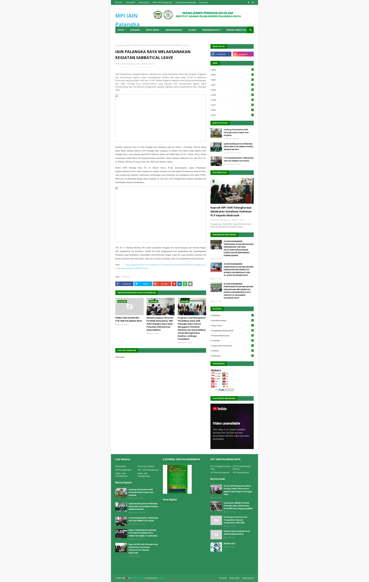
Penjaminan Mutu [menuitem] (211, 30)
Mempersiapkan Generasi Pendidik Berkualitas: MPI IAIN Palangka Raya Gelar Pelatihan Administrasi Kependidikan (160, 323)
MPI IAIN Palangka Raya (127, 24)
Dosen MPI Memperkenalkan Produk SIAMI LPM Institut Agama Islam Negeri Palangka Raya (238, 490)
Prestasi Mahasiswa (232, 335)
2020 (232, 90)
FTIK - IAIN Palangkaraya (148, 470)
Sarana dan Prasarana (232, 345)
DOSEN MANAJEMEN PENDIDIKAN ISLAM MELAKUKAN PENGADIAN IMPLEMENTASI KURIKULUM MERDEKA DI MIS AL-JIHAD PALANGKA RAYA (238, 269)
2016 (232, 110)
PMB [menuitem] (119, 36)
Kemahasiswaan (232, 320)
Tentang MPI (130, 2)
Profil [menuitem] (120, 30)
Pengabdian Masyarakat (232, 330)
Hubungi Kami (143, 2)
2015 (232, 115)
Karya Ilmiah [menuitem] (152, 30)
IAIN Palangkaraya (123, 470)
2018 (232, 100)
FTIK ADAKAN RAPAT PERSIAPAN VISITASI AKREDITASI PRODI (238, 159)
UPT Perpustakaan (241, 472)
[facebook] (248, 2)
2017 (232, 105)
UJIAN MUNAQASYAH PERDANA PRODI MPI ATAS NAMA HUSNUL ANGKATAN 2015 (239, 146)
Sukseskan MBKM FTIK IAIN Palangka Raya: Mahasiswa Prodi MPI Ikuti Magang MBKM (238, 506)
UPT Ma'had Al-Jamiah (219, 472)
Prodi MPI (232, 340)
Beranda (118, 2)
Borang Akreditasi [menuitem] (236, 30)
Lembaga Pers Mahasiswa (185, 2)
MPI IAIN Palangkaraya (126, 64)
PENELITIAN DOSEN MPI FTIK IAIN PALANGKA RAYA (128, 319)
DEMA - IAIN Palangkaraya (144, 474)
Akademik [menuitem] (135, 30)
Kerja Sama (232, 325)
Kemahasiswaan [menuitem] (173, 30)
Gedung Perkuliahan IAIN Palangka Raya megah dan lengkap (236, 132)
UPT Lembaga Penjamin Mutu (220, 467)
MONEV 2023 (229, 543)
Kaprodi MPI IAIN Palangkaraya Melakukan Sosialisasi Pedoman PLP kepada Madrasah (231, 211)
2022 (232, 79)
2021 (232, 84)
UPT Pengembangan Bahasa (242, 467)
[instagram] (252, 2)
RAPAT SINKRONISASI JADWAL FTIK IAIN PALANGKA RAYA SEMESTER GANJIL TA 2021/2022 (143, 533)
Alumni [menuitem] (192, 30)
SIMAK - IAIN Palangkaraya (121, 474)
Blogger (160, 578)
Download (203, 2)
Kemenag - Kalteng (146, 466)
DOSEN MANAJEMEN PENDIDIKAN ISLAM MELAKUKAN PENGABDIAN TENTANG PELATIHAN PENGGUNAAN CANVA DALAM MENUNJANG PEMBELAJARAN (238, 248)
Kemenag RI (120, 466)
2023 (232, 74)
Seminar (232, 350)
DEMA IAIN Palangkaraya (162, 2)
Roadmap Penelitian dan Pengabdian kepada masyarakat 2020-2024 (235, 520)
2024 (232, 69)
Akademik (128, 45)
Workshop (232, 355)
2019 (232, 95)
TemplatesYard (137, 578)
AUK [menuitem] (128, 36)
